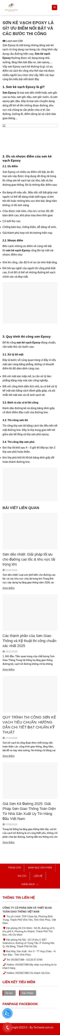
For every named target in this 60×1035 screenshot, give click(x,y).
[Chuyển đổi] (37, 884)
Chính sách (28, 884)
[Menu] (54, 7)
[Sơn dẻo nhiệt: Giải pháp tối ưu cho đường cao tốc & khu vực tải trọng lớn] (30, 531)
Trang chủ (14, 867)
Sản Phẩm (27, 993)
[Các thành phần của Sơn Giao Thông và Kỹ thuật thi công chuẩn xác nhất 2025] (30, 612)
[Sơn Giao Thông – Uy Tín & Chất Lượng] (25, 7)
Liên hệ (38, 876)
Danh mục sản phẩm (40, 867)
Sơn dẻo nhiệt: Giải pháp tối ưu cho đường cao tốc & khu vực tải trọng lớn (28, 559)
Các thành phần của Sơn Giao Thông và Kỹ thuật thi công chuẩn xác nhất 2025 (29, 641)
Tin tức (22, 876)
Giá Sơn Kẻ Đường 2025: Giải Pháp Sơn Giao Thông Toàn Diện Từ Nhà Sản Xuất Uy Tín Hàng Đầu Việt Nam (29, 811)
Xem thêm (8, 588)
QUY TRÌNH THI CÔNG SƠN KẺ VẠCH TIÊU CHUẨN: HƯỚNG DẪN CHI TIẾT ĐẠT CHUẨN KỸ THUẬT (29, 724)
